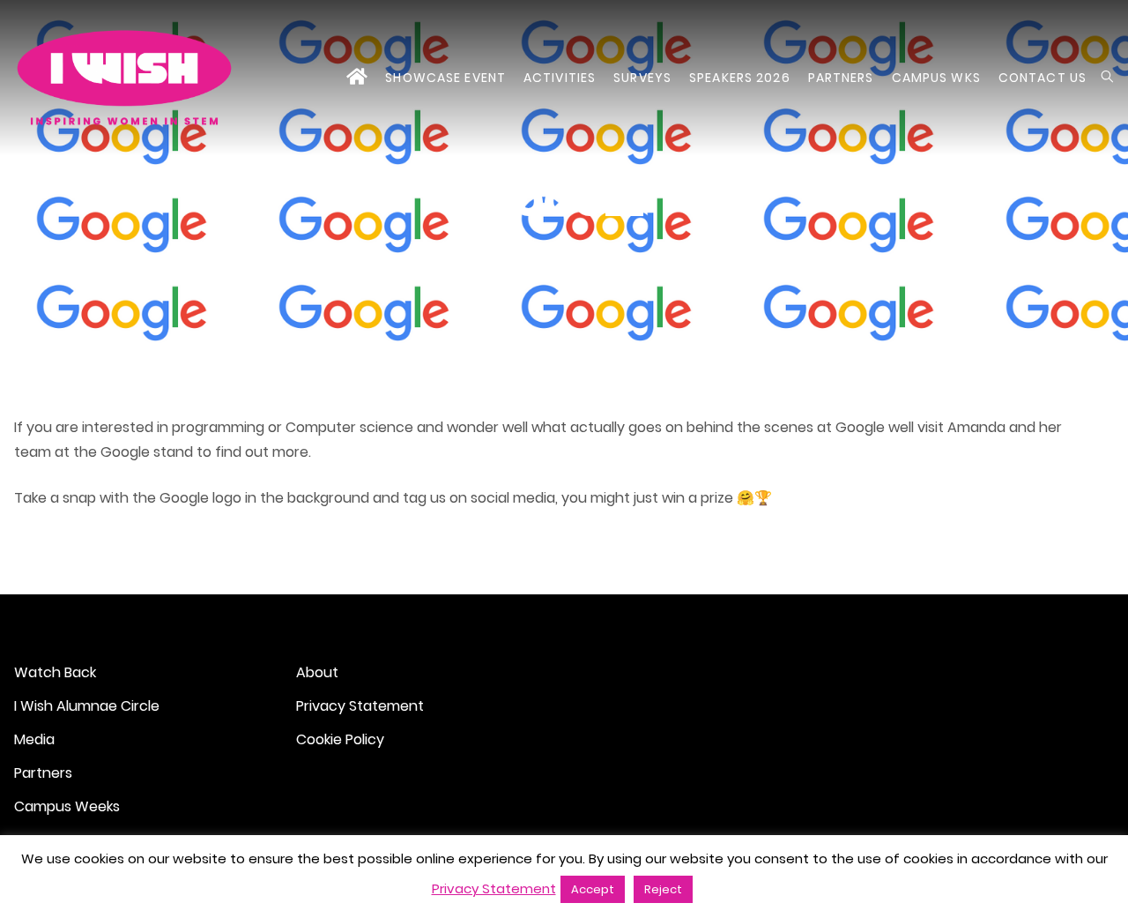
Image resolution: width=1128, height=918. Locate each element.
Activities (559, 77)
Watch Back (55, 672)
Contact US (1042, 77)
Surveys (642, 77)
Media (34, 739)
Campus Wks (936, 77)
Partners (841, 77)
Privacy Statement (360, 706)
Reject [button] (663, 889)
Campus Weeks (67, 806)
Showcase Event (445, 77)
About (317, 672)
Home (356, 77)
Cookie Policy (340, 739)
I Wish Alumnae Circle (87, 706)
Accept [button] (592, 889)
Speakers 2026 (739, 77)
